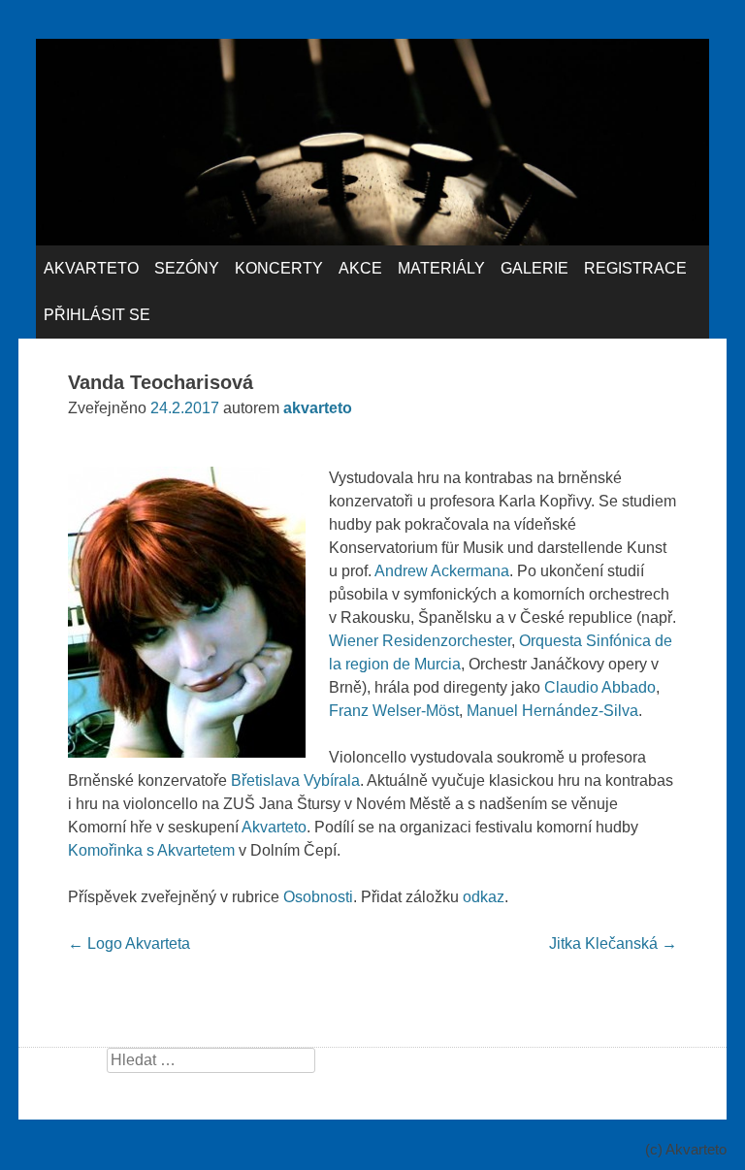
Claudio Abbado (600, 687)
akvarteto (317, 408)
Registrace (635, 268)
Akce (360, 268)
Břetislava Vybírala (295, 780)
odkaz (483, 897)
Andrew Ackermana (441, 571)
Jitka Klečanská (613, 943)
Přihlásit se (97, 315)
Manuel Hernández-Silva (552, 710)
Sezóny (186, 268)
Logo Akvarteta (129, 943)
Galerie (534, 268)
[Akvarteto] (372, 240)
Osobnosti (318, 897)
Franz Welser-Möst (394, 710)
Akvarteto (91, 268)
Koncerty (279, 268)
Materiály (441, 268)
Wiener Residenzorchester (420, 641)
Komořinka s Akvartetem (151, 850)
